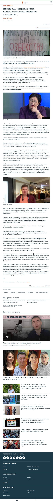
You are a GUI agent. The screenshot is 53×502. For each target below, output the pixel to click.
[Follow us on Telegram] (14, 458)
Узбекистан (30, 493)
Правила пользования (32, 469)
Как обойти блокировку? (33, 466)
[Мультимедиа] (17, 500)
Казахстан (5, 490)
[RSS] (23, 458)
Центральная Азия (7, 479)
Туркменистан (30, 490)
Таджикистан (6, 495)
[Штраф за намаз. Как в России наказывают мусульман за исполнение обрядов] (11, 433)
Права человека (8, 6)
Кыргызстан (6, 493)
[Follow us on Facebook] (11, 458)
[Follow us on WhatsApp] (17, 458)
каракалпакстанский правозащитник (34, 67)
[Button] (46, 24)
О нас (4, 466)
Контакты (5, 469)
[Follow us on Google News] (20, 458)
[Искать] (36, 500)
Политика (5, 482)
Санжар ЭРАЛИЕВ (7, 18)
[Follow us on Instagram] (7, 458)
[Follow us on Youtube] (4, 458)
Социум (29, 477)
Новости (5, 477)
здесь (28, 282)
